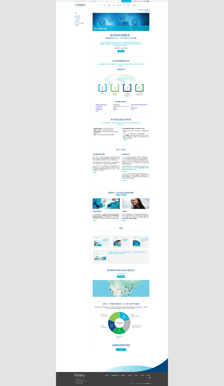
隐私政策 (123, 375)
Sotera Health (77, 1)
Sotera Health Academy (126, 1)
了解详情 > (125, 139)
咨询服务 (109, 5)
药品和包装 (115, 109)
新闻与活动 (119, 5)
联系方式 (134, 5)
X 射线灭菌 (77, 24)
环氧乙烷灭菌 (77, 16)
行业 (104, 5)
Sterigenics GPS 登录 (142, 1)
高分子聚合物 (134, 107)
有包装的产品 (98, 108)
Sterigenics (94, 1)
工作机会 (136, 375)
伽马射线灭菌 (77, 17)
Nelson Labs (83, 1)
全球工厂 (129, 5)
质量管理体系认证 (115, 375)
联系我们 (121, 51)
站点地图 (148, 375)
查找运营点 (121, 276)
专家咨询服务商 (139, 307)
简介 (124, 5)
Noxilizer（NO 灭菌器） (79, 23)
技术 (100, 5)
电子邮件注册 (135, 1)
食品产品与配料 (99, 109)
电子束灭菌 (77, 21)
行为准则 (142, 375)
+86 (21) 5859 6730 (146, 11)
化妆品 (97, 111)
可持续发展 (78, 19)
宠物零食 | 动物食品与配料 (101, 104)
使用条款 (129, 375)
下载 (103, 244)
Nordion (89, 1)
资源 (114, 5)
